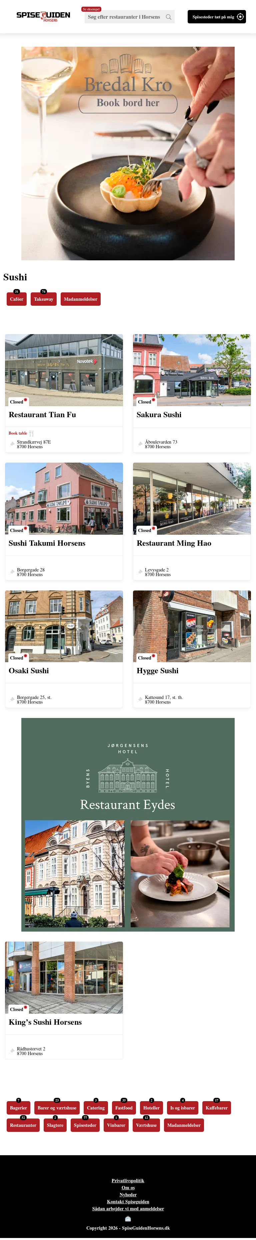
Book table (18, 433)
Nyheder (128, 1194)
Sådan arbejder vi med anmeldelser (128, 1208)
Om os (128, 1187)
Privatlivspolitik (128, 1180)
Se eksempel (91, 9)
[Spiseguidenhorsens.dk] (43, 17)
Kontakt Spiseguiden (128, 1201)
